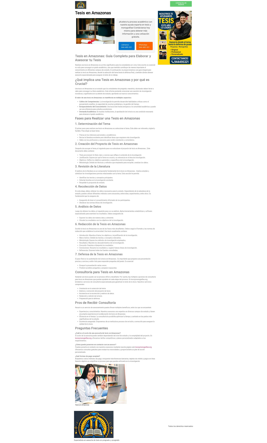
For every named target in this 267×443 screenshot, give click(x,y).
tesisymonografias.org (83, 338)
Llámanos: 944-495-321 (126, 46)
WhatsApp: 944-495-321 (144, 46)
